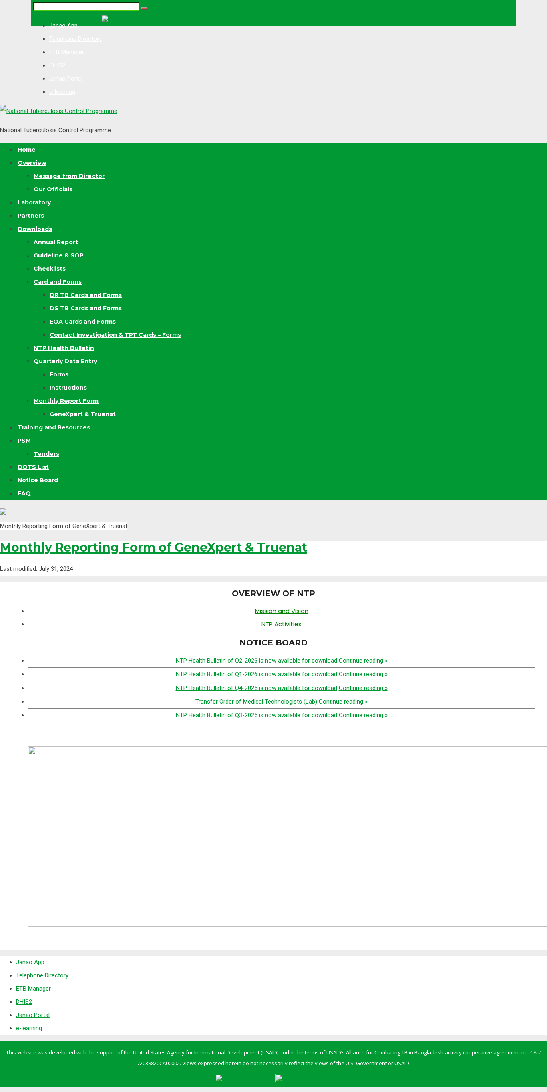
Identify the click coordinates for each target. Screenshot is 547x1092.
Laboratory (34, 202)
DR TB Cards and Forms (86, 295)
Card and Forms (58, 281)
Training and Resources (54, 427)
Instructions (68, 387)
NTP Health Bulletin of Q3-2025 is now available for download (256, 715)
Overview (32, 162)
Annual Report (56, 242)
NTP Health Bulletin (64, 348)
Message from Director (69, 176)
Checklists (50, 268)
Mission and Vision (281, 611)
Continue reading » (363, 660)
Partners (31, 215)
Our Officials (53, 189)
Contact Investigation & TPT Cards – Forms (115, 334)
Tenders (46, 453)
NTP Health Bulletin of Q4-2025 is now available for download (256, 688)
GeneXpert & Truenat (83, 414)
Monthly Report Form (66, 400)
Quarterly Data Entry (65, 361)
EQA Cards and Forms (83, 321)
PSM (24, 440)
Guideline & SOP (59, 255)
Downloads (35, 229)
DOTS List (33, 467)
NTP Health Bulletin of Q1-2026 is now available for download (256, 674)
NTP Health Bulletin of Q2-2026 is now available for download (256, 660)
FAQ (24, 493)
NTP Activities (281, 624)
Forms (59, 374)
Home (27, 149)
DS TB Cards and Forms (86, 308)
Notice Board (38, 480)
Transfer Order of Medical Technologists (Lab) (256, 701)
